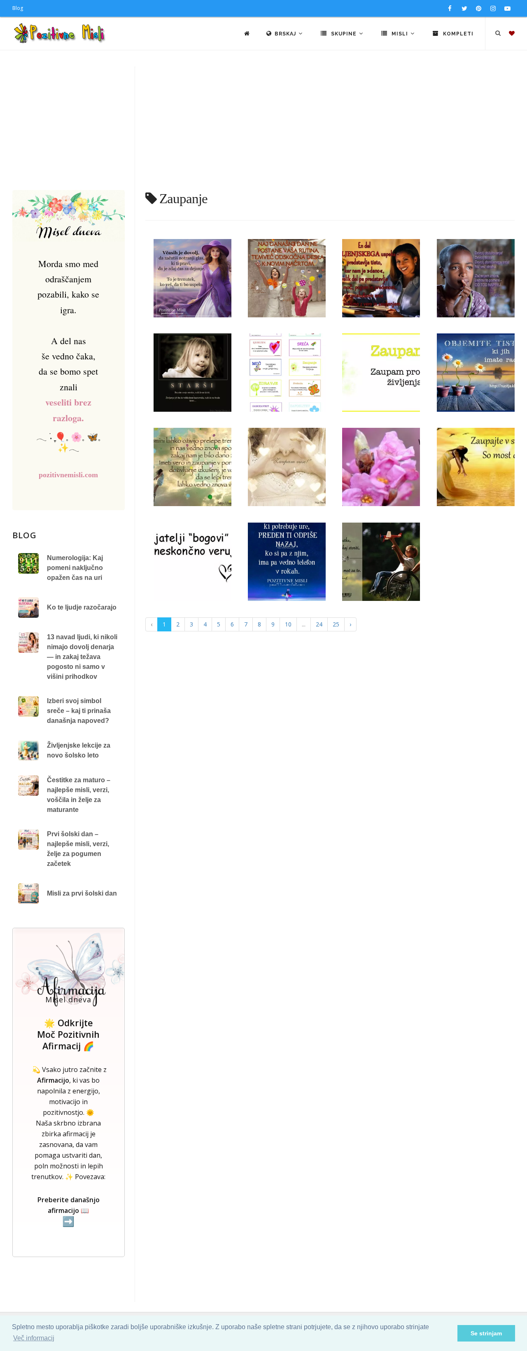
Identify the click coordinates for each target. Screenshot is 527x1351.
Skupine (343, 34)
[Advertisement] (263, 128)
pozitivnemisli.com (68, 475)
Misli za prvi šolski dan (82, 893)
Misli (400, 34)
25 (336, 624)
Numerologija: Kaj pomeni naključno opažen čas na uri (75, 567)
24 (319, 624)
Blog (17, 8)
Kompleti (457, 34)
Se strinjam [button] (486, 1333)
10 (288, 624)
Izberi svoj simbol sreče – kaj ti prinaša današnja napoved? (79, 710)
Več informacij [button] (33, 1338)
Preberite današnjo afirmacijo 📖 (68, 1211)
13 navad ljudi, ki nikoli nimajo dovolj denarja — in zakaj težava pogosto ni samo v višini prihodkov (82, 656)
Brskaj (286, 34)
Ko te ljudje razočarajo (82, 607)
